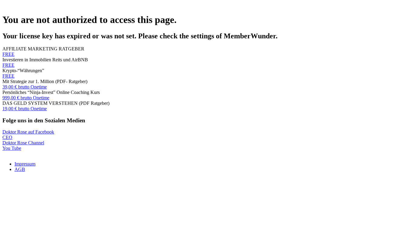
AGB (20, 169)
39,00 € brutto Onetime (24, 86)
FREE (8, 54)
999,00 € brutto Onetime (25, 97)
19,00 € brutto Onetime (24, 108)
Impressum (25, 163)
